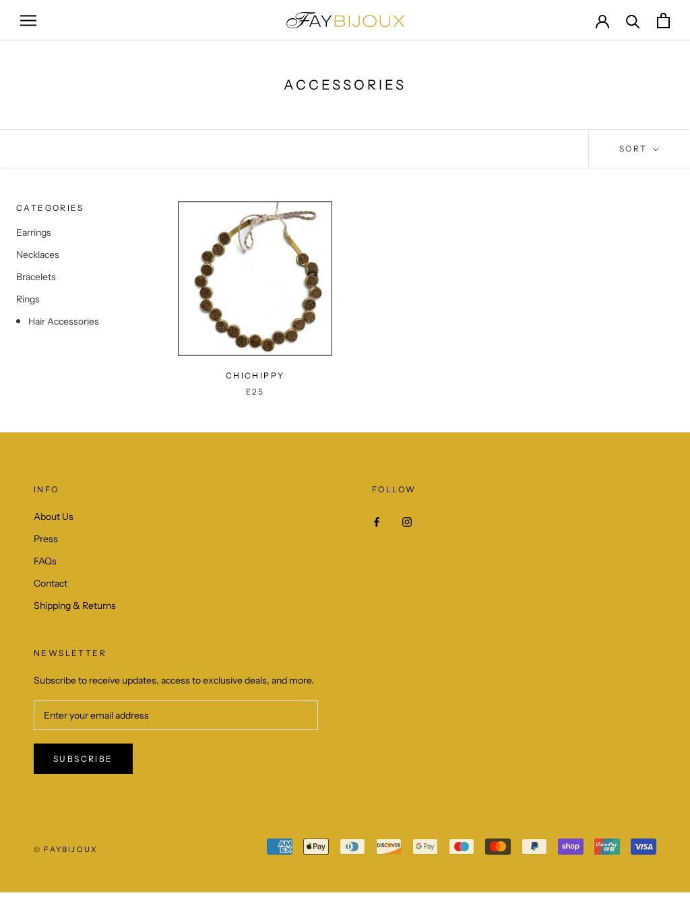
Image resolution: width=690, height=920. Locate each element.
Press (46, 539)
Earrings (33, 232)
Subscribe (83, 759)
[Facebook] (376, 521)
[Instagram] (407, 521)
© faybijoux (66, 849)
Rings (28, 299)
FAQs (45, 561)
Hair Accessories (63, 321)
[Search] (633, 20)
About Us (53, 517)
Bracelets (36, 277)
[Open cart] (663, 20)
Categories (50, 208)
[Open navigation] (28, 20)
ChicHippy (255, 375)
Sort (634, 148)
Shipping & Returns (75, 605)
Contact (50, 583)
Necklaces (37, 255)
